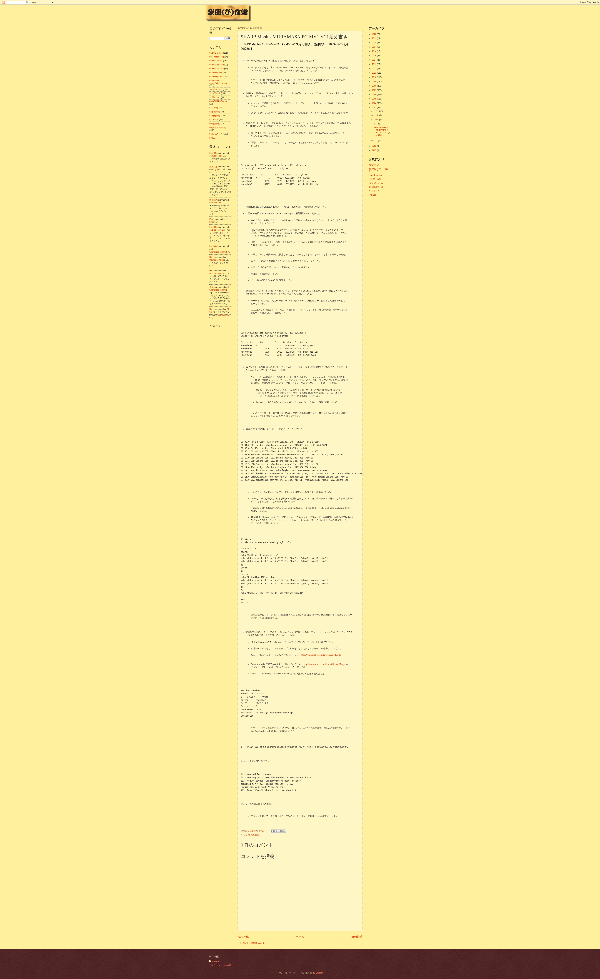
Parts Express (375, 175)
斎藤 (211, 287)
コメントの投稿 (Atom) (253, 943)
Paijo (211, 219)
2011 (374, 73)
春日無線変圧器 (376, 187)
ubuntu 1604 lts (216, 260)
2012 (374, 68)
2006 (374, 94)
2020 (374, 34)
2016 (374, 51)
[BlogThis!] (275, 831)
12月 (376, 111)
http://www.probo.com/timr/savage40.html (321, 655)
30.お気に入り (215, 89)
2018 (374, 43)
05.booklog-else (216, 68)
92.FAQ (212, 138)
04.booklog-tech (216, 65)
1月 (376, 140)
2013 (374, 64)
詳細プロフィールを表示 (220, 965)
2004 (374, 103)
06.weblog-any (215, 73)
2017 (374, 47)
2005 (374, 99)
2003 (374, 107)
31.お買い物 (214, 93)
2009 (374, 81)
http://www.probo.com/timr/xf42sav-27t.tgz (324, 664)
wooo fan (216, 156)
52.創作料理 (253, 835)
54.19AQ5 (213, 119)
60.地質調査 (214, 123)
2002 (374, 146)
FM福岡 (372, 195)
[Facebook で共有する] (281, 831)
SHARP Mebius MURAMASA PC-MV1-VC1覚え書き (382, 131)
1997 (374, 150)
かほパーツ (374, 191)
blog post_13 (218, 230)
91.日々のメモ (215, 134)
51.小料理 (213, 108)
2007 (374, 90)
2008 (374, 86)
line (211, 222)
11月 (376, 115)
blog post (216, 169)
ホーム (300, 936)
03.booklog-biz (215, 61)
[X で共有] (278, 831)
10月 (376, 120)
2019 (374, 38)
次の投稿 (243, 936)
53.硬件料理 (214, 116)
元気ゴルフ (374, 165)
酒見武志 (213, 166)
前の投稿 (356, 936)
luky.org (213, 153)
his (210, 257)
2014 (374, 60)
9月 (376, 124)
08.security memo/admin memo (218, 82)
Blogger (319, 973)
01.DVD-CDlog (215, 53)
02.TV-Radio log (216, 57)
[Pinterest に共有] (284, 831)
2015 (374, 56)
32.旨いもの (214, 97)
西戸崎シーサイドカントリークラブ (379, 170)
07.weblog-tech (216, 76)
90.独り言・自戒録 (217, 127)
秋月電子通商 (375, 179)
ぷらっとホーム (376, 183)
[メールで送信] (272, 831)
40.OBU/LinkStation (218, 101)
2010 (374, 77)
